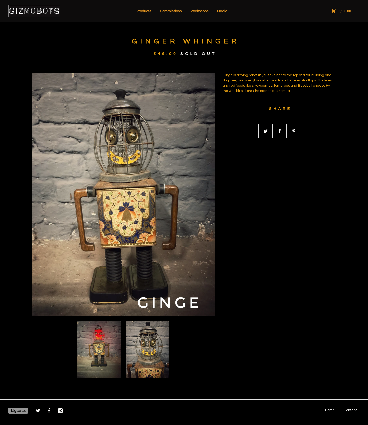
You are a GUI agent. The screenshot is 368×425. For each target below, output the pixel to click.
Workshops (199, 11)
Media (222, 11)
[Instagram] (60, 411)
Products (144, 11)
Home (330, 410)
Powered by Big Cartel (18, 411)
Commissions (171, 11)
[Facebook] (49, 411)
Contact (350, 410)
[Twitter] (38, 411)
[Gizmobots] (34, 11)
